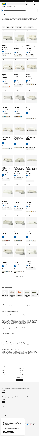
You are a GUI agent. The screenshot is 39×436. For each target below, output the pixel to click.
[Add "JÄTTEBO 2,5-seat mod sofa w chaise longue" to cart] (15, 176)
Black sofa (3, 368)
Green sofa (3, 374)
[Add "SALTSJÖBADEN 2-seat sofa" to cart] (15, 81)
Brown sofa (3, 372)
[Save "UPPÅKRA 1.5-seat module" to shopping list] (17, 266)
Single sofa (21, 364)
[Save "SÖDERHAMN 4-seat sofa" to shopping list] (17, 144)
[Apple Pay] (34, 424)
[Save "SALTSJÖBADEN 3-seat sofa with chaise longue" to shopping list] (29, 144)
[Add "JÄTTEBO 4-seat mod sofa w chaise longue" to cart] (15, 206)
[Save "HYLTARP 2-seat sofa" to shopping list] (29, 265)
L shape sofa (21, 359)
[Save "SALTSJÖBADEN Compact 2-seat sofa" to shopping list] (5, 81)
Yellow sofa (21, 374)
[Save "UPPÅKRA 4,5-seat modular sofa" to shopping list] (29, 206)
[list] (19, 294)
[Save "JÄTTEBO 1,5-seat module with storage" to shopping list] (17, 52)
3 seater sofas (4, 359)
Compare (4, 30)
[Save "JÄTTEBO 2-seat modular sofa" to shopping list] (5, 237)
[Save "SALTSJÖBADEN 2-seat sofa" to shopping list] (17, 81)
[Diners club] (25, 424)
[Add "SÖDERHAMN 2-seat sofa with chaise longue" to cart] (27, 52)
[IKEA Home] (4, 4)
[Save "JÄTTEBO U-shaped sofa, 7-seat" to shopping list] (29, 176)
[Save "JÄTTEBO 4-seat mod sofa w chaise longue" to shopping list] (17, 206)
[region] (13, 426)
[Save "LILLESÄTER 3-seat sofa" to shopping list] (5, 52)
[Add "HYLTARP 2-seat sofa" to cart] (27, 265)
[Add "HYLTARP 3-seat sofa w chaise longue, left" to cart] (27, 237)
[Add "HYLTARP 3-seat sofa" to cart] (3, 206)
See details (3, 390)
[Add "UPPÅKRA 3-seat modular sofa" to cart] (27, 113)
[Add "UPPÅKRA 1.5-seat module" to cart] (15, 266)
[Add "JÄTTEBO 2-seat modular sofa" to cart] (3, 237)
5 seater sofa (4, 362)
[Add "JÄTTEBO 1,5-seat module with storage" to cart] (15, 52)
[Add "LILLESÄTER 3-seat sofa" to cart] (3, 52)
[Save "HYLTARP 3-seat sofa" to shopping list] (5, 206)
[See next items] (37, 294)
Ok (4, 432)
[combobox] (16, 4)
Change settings (9, 432)
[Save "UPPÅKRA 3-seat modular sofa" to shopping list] (29, 113)
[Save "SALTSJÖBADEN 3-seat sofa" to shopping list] (5, 143)
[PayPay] (31, 424)
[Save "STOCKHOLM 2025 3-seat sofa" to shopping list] (5, 111)
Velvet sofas (21, 370)
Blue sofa (3, 370)
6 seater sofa (4, 364)
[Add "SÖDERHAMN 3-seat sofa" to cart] (27, 81)
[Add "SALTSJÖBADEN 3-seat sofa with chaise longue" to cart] (27, 144)
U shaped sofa (22, 368)
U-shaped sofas (22, 337)
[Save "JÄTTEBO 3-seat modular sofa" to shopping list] (17, 237)
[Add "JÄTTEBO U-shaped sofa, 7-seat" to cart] (27, 176)
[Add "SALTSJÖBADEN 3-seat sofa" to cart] (3, 143)
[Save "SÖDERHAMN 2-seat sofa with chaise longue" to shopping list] (29, 52)
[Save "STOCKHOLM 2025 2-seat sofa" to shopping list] (17, 111)
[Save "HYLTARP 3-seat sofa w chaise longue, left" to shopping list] (29, 237)
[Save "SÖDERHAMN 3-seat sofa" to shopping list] (29, 81)
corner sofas (16, 337)
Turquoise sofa (22, 366)
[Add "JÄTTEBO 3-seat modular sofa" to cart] (15, 237)
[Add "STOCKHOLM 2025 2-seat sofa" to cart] (15, 111)
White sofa (21, 372)
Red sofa (21, 362)
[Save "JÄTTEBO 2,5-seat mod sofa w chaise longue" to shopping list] (17, 176)
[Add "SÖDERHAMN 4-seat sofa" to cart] (15, 144)
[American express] (28, 424)
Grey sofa (21, 357)
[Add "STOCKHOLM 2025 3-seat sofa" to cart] (3, 111)
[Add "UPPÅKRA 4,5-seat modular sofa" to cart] (27, 206)
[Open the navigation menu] (36, 4)
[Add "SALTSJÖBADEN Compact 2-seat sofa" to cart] (3, 81)
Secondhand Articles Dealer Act (32, 434)
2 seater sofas (4, 357)
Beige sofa (3, 366)
